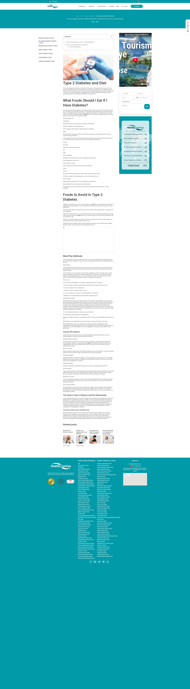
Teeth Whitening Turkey (102, 495)
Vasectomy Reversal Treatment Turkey (106, 474)
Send (147, 106)
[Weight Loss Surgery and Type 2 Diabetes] (81, 439)
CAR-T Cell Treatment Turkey (104, 471)
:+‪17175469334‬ (54, 1)
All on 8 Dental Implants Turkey (85, 554)
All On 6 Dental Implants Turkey (85, 480)
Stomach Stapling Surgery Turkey (86, 545)
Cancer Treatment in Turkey (46, 53)
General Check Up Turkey (103, 480)
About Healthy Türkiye (83, 465)
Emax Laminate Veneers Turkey (85, 547)
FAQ (79, 463)
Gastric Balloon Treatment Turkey (86, 543)
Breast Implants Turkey (83, 504)
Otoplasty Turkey (82, 530)
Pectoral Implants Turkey (103, 472)
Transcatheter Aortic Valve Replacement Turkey (108, 517)
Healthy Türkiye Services (84, 469)
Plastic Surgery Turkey (83, 502)
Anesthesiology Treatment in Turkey (48, 45)
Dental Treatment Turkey (84, 523)
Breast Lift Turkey (101, 502)
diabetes (86, 114)
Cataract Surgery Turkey (84, 526)
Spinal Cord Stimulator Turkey (104, 463)
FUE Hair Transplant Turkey (103, 508)
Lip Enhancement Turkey (103, 549)
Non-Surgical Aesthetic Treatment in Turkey (47, 42)
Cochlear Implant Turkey (103, 554)
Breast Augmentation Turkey (85, 495)
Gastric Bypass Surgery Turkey (104, 528)
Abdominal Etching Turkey (103, 539)
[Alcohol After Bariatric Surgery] (68, 439)
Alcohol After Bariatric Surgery (68, 431)
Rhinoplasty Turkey (101, 491)
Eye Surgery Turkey (101, 550)
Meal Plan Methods (75, 47)
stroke (93, 204)
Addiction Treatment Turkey (104, 489)
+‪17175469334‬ (137, 466)
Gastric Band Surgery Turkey (85, 537)
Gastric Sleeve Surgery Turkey (104, 493)
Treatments (81, 6)
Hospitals (112, 6)
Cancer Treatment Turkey (84, 508)
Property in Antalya (101, 545)
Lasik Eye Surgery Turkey (84, 472)
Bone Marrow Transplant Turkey (85, 521)
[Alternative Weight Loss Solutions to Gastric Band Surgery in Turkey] (108, 439)
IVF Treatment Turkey (102, 513)
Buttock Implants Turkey (103, 532)
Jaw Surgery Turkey (102, 521)
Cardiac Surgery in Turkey (45, 57)
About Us (91, 6)
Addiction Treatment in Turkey (46, 38)
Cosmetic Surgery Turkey (84, 500)
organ (79, 215)
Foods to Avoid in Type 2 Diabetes (77, 45)
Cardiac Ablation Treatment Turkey (86, 485)
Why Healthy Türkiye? (83, 471)
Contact (137, 6)
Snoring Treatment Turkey (103, 534)
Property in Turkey (82, 541)
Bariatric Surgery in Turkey (45, 49)
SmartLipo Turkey (82, 536)
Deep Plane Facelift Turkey (103, 487)
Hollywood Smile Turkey (84, 498)
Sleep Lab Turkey (101, 476)
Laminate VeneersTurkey (84, 552)
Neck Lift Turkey (101, 541)
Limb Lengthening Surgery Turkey (86, 510)
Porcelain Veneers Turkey (103, 506)
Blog (117, 6)
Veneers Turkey (82, 491)
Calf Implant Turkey (102, 515)
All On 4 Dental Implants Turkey (85, 482)
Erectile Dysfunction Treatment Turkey (87, 517)
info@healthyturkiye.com (135, 464)
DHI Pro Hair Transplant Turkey (104, 523)
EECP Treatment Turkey (83, 534)
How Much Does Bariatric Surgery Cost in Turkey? (94, 432)
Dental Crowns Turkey (102, 526)
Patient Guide (101, 6)
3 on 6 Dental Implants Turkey (85, 556)
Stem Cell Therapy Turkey (84, 474)
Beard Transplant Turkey (84, 489)
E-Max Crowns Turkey (102, 530)
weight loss (90, 343)
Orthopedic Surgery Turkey (103, 547)
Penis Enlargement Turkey (103, 469)
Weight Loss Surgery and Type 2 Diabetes (81, 432)
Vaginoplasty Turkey (102, 510)
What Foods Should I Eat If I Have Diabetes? (80, 42)
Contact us (188, 25)
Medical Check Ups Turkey (103, 478)
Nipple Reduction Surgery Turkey (105, 556)
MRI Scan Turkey (82, 476)
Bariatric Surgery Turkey (83, 511)
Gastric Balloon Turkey (102, 498)
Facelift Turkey (81, 513)
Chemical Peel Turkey (102, 482)
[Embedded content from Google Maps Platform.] (135, 479)
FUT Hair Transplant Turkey (103, 524)
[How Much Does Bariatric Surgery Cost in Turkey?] (95, 439)
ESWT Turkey (100, 484)
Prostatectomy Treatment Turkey (105, 543)
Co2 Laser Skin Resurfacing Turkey (86, 515)
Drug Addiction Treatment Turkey (86, 484)
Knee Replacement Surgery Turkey (86, 549)
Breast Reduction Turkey (103, 500)
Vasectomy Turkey (82, 550)
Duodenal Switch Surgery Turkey (86, 539)
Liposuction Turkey (82, 493)
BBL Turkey (80, 519)
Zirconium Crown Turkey (103, 537)
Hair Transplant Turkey (83, 487)
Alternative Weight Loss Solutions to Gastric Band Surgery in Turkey (108, 433)
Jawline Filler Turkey (102, 552)
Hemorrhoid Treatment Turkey (104, 485)
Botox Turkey (100, 519)
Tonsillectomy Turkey (83, 478)
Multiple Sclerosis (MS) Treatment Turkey (107, 536)
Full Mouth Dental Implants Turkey (86, 558)
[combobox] (137, 97)
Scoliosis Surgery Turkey (103, 465)
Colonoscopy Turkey (83, 528)
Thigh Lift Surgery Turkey (84, 532)
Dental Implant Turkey (83, 497)
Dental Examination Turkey (84, 506)
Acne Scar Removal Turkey (84, 524)
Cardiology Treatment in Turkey (47, 61)
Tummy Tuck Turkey (102, 504)
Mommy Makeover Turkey (103, 497)
